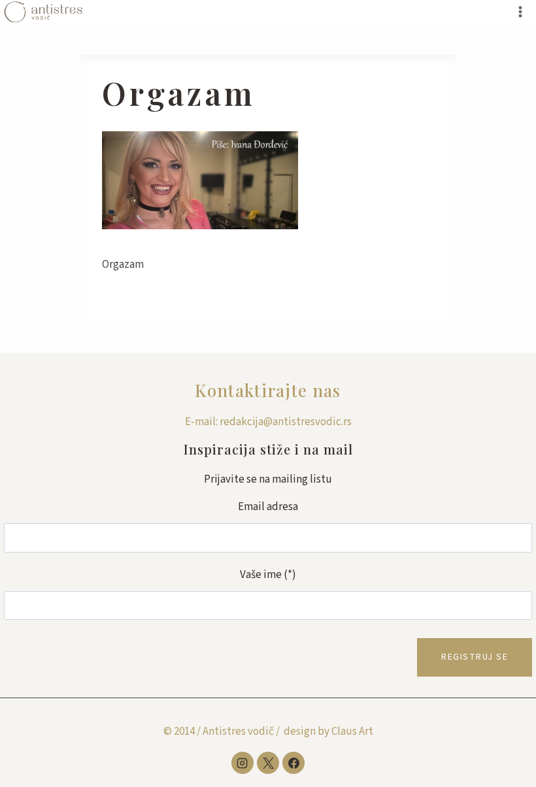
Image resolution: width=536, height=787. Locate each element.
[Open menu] (520, 11)
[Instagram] (242, 763)
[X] (268, 763)
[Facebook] (293, 763)
